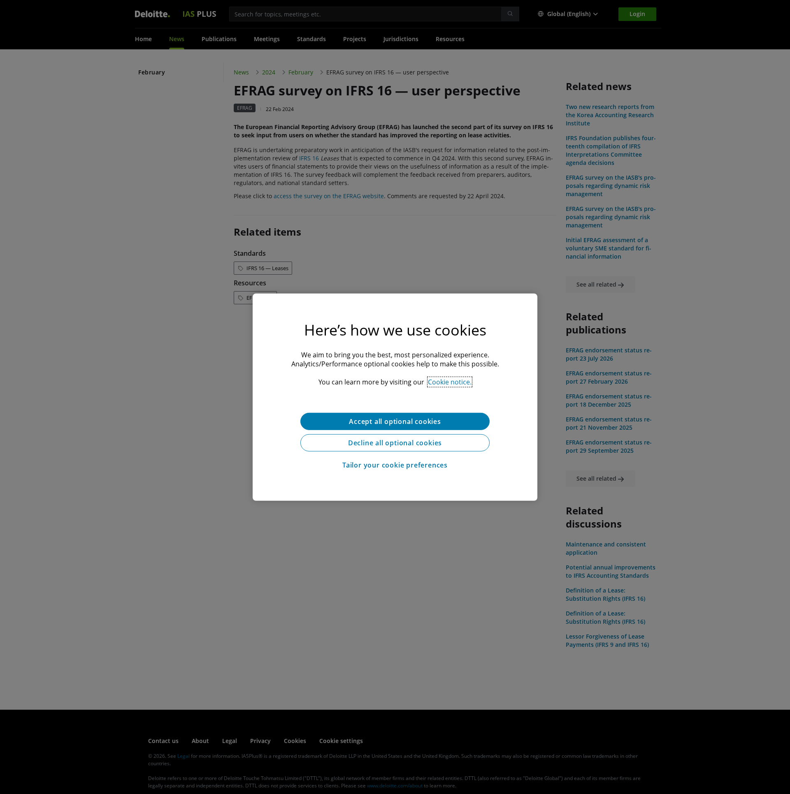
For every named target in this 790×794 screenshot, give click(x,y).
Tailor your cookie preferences (395, 464)
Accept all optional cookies (395, 421)
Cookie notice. (450, 381)
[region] (395, 396)
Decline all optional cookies (395, 442)
